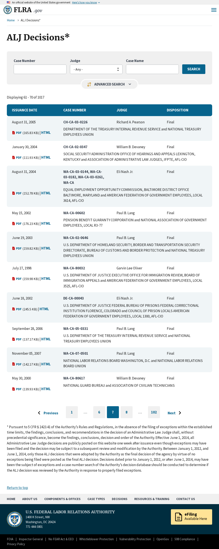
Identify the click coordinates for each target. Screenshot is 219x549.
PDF (19, 133)
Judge (75, 60)
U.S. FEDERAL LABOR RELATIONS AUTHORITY (70, 512)
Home (11, 20)
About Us (29, 499)
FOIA (10, 539)
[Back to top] (208, 538)
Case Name (135, 60)
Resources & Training (151, 499)
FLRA (28, 10)
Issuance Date (24, 110)
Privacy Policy (16, 544)
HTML (46, 132)
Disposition (177, 110)
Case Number (24, 60)
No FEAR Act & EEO (61, 539)
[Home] (7, 10)
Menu (213, 9)
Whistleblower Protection (96, 539)
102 (155, 414)
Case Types (96, 499)
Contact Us (185, 499)
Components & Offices (62, 499)
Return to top (17, 487)
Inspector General (31, 539)
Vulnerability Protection (135, 539)
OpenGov (163, 539)
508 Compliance (185, 539)
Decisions (119, 499)
